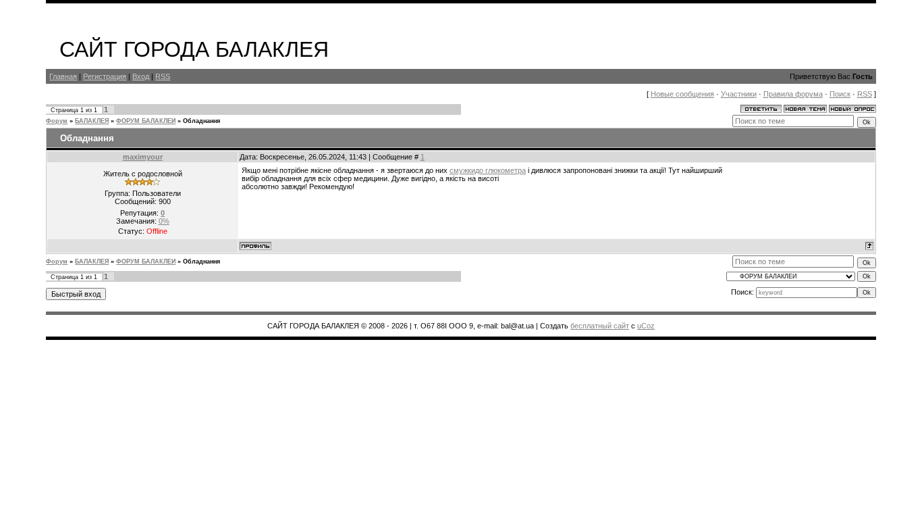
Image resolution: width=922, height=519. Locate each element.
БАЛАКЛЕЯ (92, 121)
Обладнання (201, 121)
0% (164, 221)
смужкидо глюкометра (488, 170)
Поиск (840, 94)
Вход (140, 76)
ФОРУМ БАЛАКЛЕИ (145, 121)
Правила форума (793, 94)
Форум (56, 121)
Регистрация (104, 76)
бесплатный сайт (599, 326)
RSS (162, 76)
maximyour (143, 157)
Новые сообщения (682, 94)
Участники (739, 94)
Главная (63, 76)
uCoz (646, 326)
